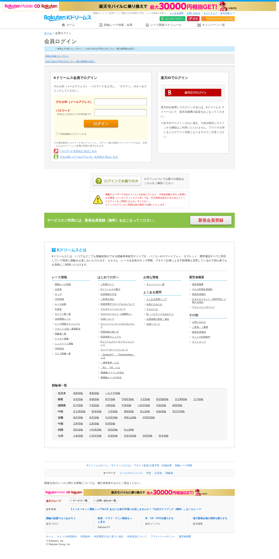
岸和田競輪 (149, 417)
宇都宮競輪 (127, 399)
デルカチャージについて (113, 309)
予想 (148, 473)
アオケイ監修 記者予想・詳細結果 (153, 465)
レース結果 (60, 304)
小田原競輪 (144, 405)
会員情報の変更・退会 (157, 319)
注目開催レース (63, 319)
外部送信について (137, 536)
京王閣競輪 (181, 399)
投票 (195, 18)
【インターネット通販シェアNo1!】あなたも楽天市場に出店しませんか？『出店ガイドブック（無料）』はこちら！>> (135, 509)
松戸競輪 (78, 405)
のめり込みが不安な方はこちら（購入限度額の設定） (70, 61)
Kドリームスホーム (97, 465)
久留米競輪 (95, 435)
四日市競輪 (178, 411)
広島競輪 (94, 423)
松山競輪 (129, 429)
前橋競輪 (94, 399)
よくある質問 (176, 13)
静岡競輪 (177, 405)
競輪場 (169, 473)
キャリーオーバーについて (114, 349)
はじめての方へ (174, 18)
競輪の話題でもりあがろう (61, 518)
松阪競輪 (161, 411)
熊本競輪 (164, 435)
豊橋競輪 (129, 411)
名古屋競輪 (79, 411)
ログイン (101, 123)
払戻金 (58, 309)
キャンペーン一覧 (155, 284)
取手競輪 (110, 399)
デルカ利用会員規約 (202, 289)
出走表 (58, 289)
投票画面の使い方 (110, 332)
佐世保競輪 (130, 435)
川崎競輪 (110, 405)
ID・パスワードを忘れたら (160, 314)
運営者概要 (197, 284)
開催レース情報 (63, 284)
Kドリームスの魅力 (110, 289)
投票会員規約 (199, 294)
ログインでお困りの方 (117, 181)
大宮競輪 (145, 399)
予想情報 (59, 299)
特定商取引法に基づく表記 (109, 536)
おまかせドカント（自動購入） (116, 314)
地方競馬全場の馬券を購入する (210, 518)
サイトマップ (210, 13)
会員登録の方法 (109, 294)
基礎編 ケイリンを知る (112, 372)
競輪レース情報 (183, 465)
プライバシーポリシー (203, 307)
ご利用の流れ (107, 299)
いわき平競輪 (112, 393)
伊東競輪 (161, 405)
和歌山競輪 (130, 417)
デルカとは (152, 309)
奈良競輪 (94, 417)
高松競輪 (78, 429)
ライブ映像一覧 (63, 353)
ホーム (48, 33)
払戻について (107, 319)
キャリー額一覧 (63, 314)
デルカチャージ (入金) (220, 18)
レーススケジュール (131, 473)
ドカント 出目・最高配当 (67, 328)
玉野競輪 (78, 423)
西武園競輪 (162, 399)
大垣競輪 (113, 411)
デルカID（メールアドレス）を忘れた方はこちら (89, 156)
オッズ (58, 294)
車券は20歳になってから (57, 56)
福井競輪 (78, 417)
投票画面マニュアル (111, 336)
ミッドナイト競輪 (64, 343)
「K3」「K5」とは (110, 367)
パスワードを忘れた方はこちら (78, 151)
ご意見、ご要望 (200, 327)
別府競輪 (147, 435)
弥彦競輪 (78, 399)
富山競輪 (145, 411)
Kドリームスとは (121, 465)
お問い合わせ (193, 13)
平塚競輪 (126, 405)
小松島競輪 (95, 429)
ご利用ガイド (107, 284)
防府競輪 (110, 423)
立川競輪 (198, 399)
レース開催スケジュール (67, 324)
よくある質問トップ (156, 299)
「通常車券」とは (110, 362)
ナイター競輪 (62, 338)
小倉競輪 (78, 435)
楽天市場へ (226, 13)
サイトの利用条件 (201, 337)
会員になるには (154, 304)
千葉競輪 (94, 405)
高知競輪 (113, 429)
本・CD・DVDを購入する (159, 518)
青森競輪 (94, 393)
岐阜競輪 (97, 411)
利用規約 (85, 536)
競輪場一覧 (60, 333)
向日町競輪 (111, 417)
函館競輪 (78, 393)
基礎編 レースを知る (111, 377)
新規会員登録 (210, 220)
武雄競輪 (113, 435)
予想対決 (59, 348)
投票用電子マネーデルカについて (118, 304)
